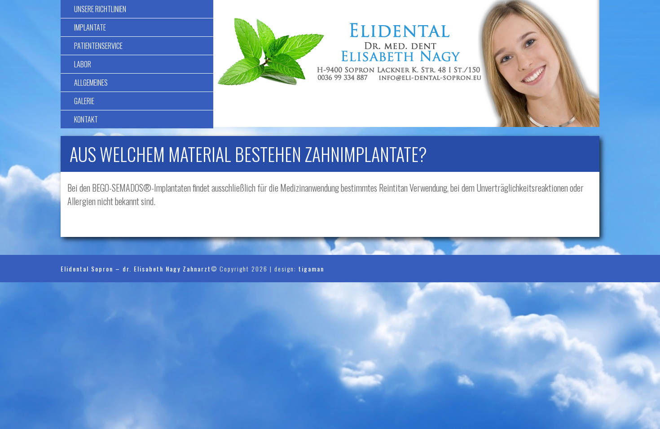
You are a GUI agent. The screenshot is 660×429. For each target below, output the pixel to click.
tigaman (311, 268)
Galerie (84, 101)
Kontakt (86, 119)
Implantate (90, 27)
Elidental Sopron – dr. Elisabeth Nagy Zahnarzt (136, 268)
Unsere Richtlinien (100, 9)
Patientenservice (98, 45)
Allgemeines (91, 82)
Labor (82, 64)
